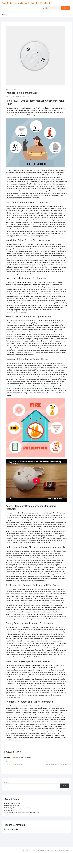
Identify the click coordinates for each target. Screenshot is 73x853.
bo (11, 96)
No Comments (27, 96)
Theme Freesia (56, 850)
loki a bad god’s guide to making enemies (17, 808)
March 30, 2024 (12, 89)
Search (6, 782)
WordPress (69, 850)
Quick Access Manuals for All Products (26, 3)
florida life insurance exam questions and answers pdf (21, 812)
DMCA (4, 14)
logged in (15, 758)
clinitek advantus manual (12, 803)
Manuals (17, 96)
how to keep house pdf (11, 806)
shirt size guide (9, 810)
